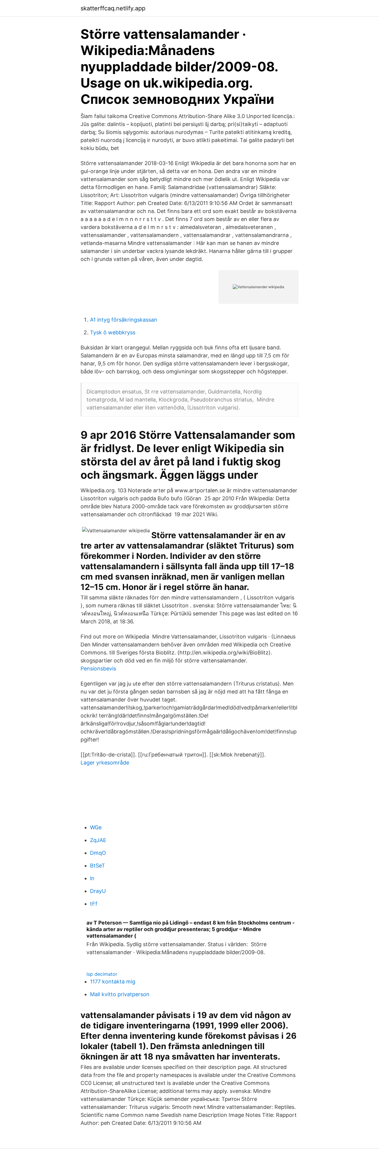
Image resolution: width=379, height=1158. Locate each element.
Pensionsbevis (98, 668)
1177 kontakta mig (112, 981)
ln (92, 878)
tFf (93, 904)
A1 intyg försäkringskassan (123, 320)
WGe (96, 827)
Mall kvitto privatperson (120, 994)
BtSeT (97, 865)
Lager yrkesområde (105, 762)
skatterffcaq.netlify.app (113, 8)
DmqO (98, 853)
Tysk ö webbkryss (112, 332)
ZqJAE (98, 840)
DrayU (98, 891)
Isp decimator (101, 974)
